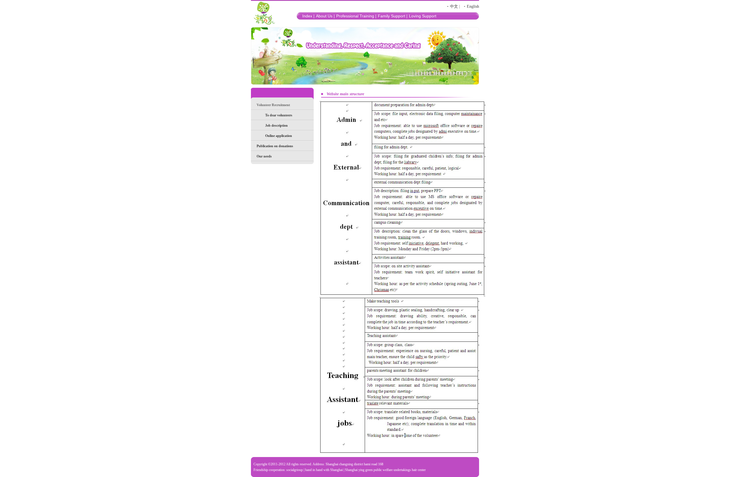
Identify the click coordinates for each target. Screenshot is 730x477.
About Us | (325, 16)
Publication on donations (275, 146)
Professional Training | (356, 16)
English (473, 6)
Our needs (264, 156)
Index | (308, 16)
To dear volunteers (278, 115)
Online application (278, 136)
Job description (276, 126)
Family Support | (392, 16)
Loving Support (422, 16)
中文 (454, 6)
